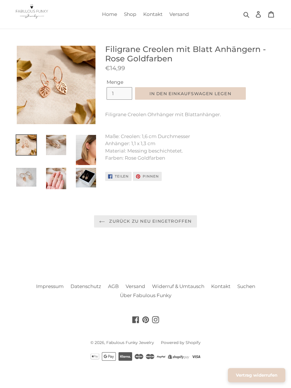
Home (109, 14)
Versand (179, 14)
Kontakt (153, 14)
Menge (115, 82)
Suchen (246, 286)
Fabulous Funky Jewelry (130, 342)
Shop (130, 14)
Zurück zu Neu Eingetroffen (150, 221)
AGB (113, 286)
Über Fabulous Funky (145, 295)
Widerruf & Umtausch (178, 286)
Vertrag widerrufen (256, 375)
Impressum (50, 286)
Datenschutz (85, 286)
